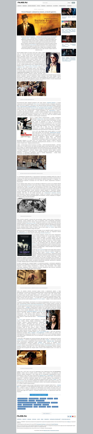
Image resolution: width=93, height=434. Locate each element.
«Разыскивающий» (41, 316)
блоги (38, 419)
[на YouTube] (73, 416)
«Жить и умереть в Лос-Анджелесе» (36, 332)
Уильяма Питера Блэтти (45, 232)
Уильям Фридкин (21, 408)
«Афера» (43, 298)
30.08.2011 (35, 9)
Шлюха (35, 406)
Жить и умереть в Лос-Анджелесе (25, 406)
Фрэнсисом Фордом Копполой (26, 304)
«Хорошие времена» (51, 102)
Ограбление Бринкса (27, 404)
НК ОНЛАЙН (55, 5)
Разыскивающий (37, 404)
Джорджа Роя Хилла (36, 298)
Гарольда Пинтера (34, 107)
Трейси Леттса (20, 380)
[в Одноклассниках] (75, 416)
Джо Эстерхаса (41, 343)
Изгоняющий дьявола (33, 398)
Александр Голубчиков (41, 424)
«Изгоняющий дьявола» (22, 232)
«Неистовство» (20, 339)
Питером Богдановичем (38, 304)
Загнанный (50, 398)
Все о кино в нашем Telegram (39, 394)
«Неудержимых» (47, 192)
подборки (46, 419)
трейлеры (43, 5)
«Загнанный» (50, 375)
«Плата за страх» (28, 65)
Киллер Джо (31, 400)
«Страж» (47, 339)
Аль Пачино (19, 319)
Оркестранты (54, 402)
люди (42, 419)
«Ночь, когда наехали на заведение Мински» (26, 106)
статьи (38, 5)
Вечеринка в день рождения (43, 402)
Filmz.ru (69, 421)
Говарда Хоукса (40, 118)
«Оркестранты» (52, 110)
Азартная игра (42, 406)
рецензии (25, 5)
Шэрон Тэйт (34, 243)
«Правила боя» (42, 375)
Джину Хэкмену (49, 225)
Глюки (56, 398)
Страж (49, 406)
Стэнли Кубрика (33, 44)
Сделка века (45, 404)
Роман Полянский (40, 249)
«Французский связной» (41, 36)
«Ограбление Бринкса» (32, 311)
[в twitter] (70, 416)
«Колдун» (28, 307)
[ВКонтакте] (68, 416)
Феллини (29, 186)
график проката (62, 5)
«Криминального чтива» (31, 223)
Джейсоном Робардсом (48, 106)
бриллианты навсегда (22, 398)
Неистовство (55, 406)
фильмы (29, 419)
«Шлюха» (40, 342)
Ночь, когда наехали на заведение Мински (26, 402)
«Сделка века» (45, 331)
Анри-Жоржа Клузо (36, 65)
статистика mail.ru (65, 419)
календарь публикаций (55, 419)
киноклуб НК (49, 5)
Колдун (19, 404)
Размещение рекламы (54, 430)
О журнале (69, 5)
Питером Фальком (41, 311)
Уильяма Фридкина (31, 36)
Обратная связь (47, 430)
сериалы (34, 419)
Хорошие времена (40, 400)
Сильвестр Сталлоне (56, 192)
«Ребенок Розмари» (50, 252)
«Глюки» (54, 379)
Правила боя (43, 398)
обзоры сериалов (32, 5)
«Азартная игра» (50, 341)
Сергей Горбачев (54, 424)
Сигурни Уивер (39, 331)
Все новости (46, 413)
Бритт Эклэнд (40, 106)
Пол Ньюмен (51, 227)
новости (19, 5)
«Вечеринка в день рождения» (45, 107)
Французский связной (22, 400)
